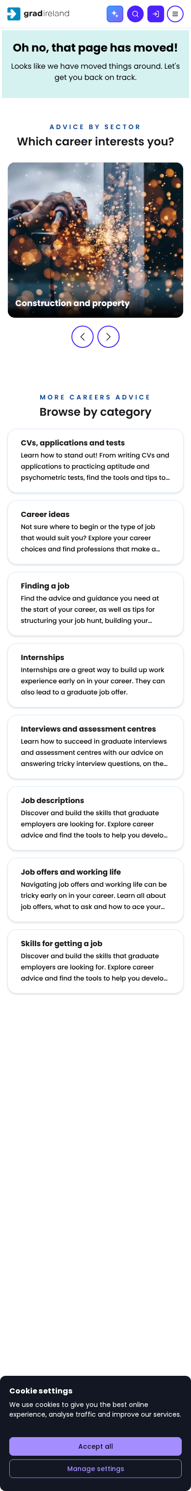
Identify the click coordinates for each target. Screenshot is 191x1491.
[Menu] (175, 14)
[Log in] (155, 14)
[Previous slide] (82, 337)
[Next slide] (108, 337)
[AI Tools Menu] (115, 14)
